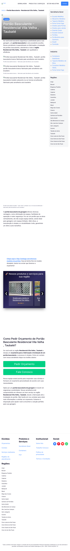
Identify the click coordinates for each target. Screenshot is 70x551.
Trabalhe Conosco (42, 448)
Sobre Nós (39, 443)
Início (3, 10)
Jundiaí (52, 100)
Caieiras (52, 89)
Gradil (54, 42)
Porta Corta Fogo (58, 23)
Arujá (51, 82)
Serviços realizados (8, 452)
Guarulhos (53, 97)
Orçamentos (6, 443)
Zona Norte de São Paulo (57, 138)
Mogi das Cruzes (55, 107)
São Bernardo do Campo (57, 120)
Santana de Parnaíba (56, 115)
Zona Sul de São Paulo (56, 144)
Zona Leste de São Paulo (57, 136)
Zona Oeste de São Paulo (57, 141)
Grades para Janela (59, 28)
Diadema (52, 94)
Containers (22, 450)
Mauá (52, 105)
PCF (20, 455)
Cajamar (52, 92)
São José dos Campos (56, 123)
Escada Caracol (57, 33)
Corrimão (55, 44)
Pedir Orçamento (24, 364)
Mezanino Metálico (58, 19)
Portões (55, 35)
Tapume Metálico (58, 21)
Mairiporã (53, 102)
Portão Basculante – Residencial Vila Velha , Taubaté (21, 28)
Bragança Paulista (55, 87)
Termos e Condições (43, 459)
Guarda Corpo (57, 30)
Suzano (52, 128)
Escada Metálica (58, 16)
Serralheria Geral (24, 446)
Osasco (52, 110)
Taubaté (6, 19)
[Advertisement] (24, 241)
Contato (64, 3)
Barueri (52, 84)
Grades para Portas (59, 26)
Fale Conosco (24, 371)
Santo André (53, 118)
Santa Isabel (53, 113)
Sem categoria (54, 125)
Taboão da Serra (55, 131)
